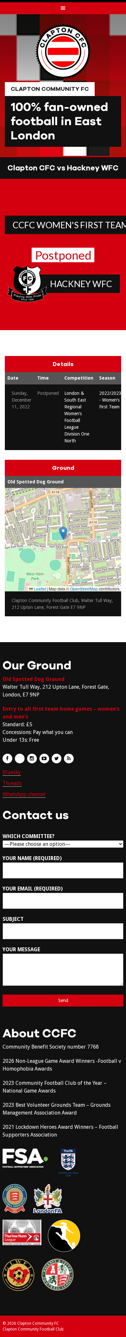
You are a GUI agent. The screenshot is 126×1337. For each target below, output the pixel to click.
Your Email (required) (33, 889)
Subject (13, 919)
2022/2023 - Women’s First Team (110, 400)
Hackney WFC (81, 283)
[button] (63, 533)
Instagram (32, 758)
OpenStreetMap (84, 588)
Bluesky (12, 772)
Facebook (7, 758)
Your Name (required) (32, 858)
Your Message (21, 949)
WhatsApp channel (24, 794)
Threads (12, 783)
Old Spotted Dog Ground (35, 481)
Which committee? (29, 836)
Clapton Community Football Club (33, 1329)
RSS (69, 758)
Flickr (20, 758)
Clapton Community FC (50, 89)
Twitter (56, 758)
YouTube (44, 758)
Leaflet (39, 588)
